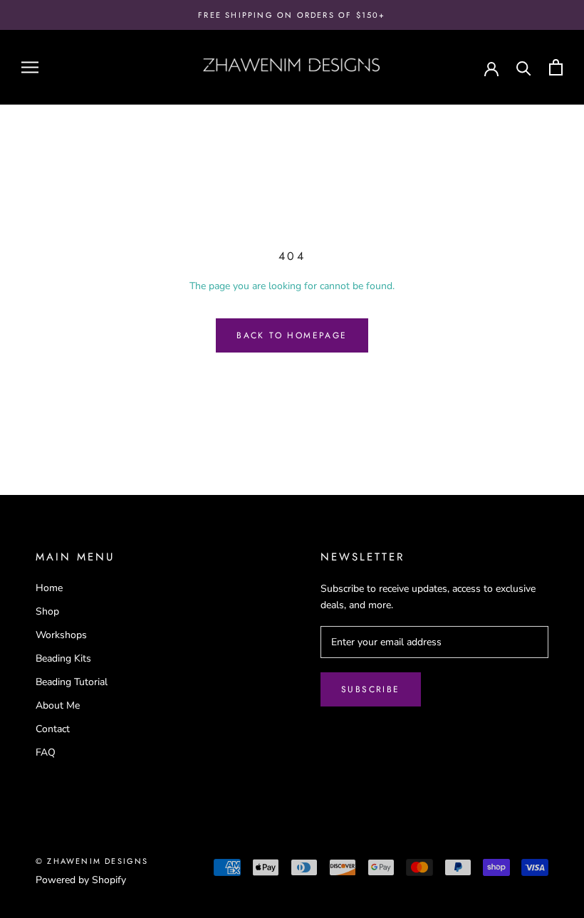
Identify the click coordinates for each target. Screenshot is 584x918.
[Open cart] (556, 67)
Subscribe (370, 689)
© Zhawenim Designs (92, 861)
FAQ (46, 752)
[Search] (523, 67)
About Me (58, 705)
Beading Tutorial (72, 682)
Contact (53, 729)
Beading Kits (63, 658)
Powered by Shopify (81, 880)
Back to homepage (291, 335)
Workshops (61, 635)
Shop (47, 611)
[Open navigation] (29, 67)
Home (49, 588)
